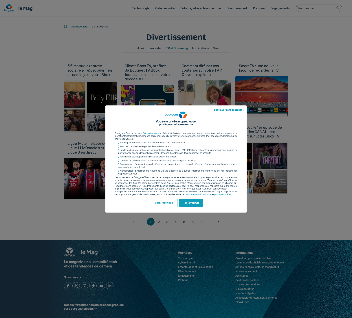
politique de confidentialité (198, 194)
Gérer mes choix (164, 202)
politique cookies (222, 194)
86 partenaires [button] (151, 133)
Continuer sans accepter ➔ (229, 110)
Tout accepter (191, 202)
